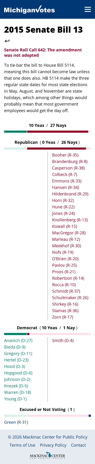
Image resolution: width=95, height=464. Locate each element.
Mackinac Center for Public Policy (55, 437)
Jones (63, 213)
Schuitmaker (70, 297)
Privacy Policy (53, 445)
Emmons (66, 181)
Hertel (16, 360)
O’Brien (65, 258)
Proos (63, 271)
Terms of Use (22, 445)
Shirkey (65, 304)
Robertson (68, 278)
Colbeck (64, 174)
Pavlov (64, 265)
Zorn (62, 317)
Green (16, 422)
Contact (78, 445)
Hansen (65, 187)
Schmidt (66, 291)
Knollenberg (70, 220)
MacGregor (69, 232)
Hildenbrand (70, 194)
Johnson (17, 379)
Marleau (66, 239)
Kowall (64, 226)
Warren (17, 392)
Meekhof (66, 245)
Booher (65, 155)
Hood (14, 366)
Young (15, 398)
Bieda (14, 347)
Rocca (64, 284)
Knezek (16, 386)
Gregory (18, 353)
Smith (63, 340)
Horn (63, 200)
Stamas (65, 310)
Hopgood (18, 373)
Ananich (18, 340)
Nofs (62, 252)
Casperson (68, 168)
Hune (63, 207)
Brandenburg (69, 161)
